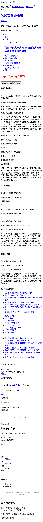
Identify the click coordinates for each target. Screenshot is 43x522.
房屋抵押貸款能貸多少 (13, 328)
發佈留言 (4, 410)
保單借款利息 (9, 321)
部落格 (7, 37)
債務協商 (8, 70)
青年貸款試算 (9, 325)
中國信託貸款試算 (11, 58)
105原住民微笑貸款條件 (13, 63)
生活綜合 (17, 30)
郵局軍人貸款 (9, 61)
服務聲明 (21, 494)
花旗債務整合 (9, 318)
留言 (19, 385)
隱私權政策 (35, 492)
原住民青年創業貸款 (12, 68)
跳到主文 (4, 21)
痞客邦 (14, 385)
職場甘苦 (16, 391)
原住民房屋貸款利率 (12, 323)
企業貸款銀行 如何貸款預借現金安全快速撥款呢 (22, 305)
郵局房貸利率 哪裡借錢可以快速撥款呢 (18, 293)
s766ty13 (4, 374)
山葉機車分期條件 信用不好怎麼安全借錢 (19, 312)
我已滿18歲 (5, 518)
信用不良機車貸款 (11, 56)
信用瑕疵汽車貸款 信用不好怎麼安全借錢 (19, 302)
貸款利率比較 (9, 65)
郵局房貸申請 (9, 316)
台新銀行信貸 (9, 332)
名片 (6, 39)
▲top (2, 394)
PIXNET (9, 492)
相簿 (6, 34)
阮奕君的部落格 (12, 15)
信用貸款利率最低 (11, 330)
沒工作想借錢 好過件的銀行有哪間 (17, 295)
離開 (11, 518)
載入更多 (4, 398)
